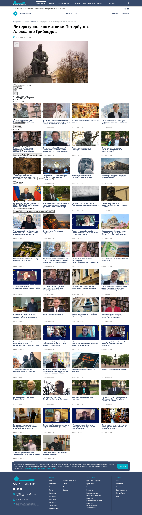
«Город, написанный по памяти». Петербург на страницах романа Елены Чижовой (84, 426)
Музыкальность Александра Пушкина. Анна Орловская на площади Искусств (111, 149)
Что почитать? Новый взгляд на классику (83, 370)
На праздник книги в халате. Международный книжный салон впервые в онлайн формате (25, 426)
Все (50, 480)
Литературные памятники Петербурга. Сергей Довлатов (24, 370)
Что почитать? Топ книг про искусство (53, 232)
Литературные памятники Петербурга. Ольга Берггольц (24, 176)
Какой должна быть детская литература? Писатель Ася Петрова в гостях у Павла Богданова (114, 315)
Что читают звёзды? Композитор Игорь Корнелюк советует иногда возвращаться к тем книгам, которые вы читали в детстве (25, 232)
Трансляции (86, 3)
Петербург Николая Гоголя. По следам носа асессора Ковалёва (84, 287)
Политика (52, 496)
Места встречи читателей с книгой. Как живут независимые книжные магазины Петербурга (114, 426)
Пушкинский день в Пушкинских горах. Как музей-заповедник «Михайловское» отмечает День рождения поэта (25, 315)
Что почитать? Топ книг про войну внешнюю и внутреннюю (25, 259)
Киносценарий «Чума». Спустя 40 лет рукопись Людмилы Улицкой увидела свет (114, 343)
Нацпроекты (40, 3)
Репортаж (52, 484)
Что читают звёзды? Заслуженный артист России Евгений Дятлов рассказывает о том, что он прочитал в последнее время (114, 288)
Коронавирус (53, 487)
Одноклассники (121, 490)
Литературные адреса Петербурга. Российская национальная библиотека (55, 177)
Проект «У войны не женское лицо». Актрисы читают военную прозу (56, 426)
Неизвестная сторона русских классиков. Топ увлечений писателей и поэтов (114, 205)
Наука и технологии (69, 480)
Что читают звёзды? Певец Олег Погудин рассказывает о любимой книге (114, 121)
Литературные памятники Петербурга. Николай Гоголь (23, 121)
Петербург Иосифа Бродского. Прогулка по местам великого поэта (85, 204)
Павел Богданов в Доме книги (53, 314)
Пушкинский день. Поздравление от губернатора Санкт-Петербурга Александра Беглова (114, 398)
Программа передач (63, 3)
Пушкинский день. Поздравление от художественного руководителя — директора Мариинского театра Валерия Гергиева (56, 205)
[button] (128, 8)
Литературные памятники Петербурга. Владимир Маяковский (55, 398)
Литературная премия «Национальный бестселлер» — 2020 (26, 287)
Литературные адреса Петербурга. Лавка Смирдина (114, 176)
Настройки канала (99, 3)
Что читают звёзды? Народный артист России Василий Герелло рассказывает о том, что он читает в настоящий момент (56, 149)
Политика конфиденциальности (94, 499)
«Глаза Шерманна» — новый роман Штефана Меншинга (55, 453)
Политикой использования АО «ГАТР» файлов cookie (39, 468)
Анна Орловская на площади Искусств (82, 398)
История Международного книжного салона (85, 121)
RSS (117, 480)
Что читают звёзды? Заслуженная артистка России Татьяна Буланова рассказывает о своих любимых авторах (55, 260)
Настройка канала (92, 487)
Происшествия (54, 509)
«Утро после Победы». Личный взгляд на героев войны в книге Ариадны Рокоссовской (54, 343)
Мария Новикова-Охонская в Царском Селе (23, 398)
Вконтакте (119, 484)
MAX (117, 496)
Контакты (111, 3)
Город (51, 490)
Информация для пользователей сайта (93, 494)
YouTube (119, 487)
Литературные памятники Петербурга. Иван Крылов (81, 148)
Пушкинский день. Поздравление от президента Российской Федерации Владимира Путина (26, 205)
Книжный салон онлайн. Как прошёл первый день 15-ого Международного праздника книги (26, 343)
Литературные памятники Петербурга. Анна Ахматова (82, 176)
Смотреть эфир (25, 13)
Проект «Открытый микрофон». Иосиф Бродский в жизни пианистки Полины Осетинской (85, 232)
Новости (51, 3)
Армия (65, 487)
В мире (65, 490)
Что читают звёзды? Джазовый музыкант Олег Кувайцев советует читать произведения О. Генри (55, 371)
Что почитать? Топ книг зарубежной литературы (114, 259)
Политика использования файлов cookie (91, 506)
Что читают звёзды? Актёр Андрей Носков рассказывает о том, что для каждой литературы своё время (56, 121)
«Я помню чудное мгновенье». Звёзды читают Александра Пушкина (26, 453)
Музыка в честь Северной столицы (114, 369)
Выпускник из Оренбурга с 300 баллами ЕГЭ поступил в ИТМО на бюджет (40, 9)
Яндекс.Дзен (120, 493)
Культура (52, 493)
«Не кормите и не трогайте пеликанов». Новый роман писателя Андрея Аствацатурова (85, 343)
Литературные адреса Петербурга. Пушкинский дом (84, 315)
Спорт (65, 484)
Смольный (52, 499)
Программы (76, 3)
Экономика (53, 505)
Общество (52, 502)
